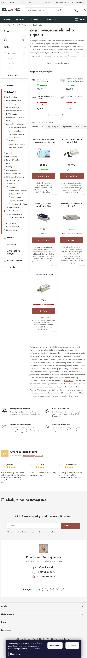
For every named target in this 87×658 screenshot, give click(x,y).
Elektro (10, 237)
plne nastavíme (15, 414)
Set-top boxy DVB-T (13, 107)
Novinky (10, 85)
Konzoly (9, 167)
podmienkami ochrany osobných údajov (42, 532)
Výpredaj (11, 267)
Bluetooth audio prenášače (14, 139)
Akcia (16, 58)
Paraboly (9, 153)
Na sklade (16, 53)
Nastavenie (15, 654)
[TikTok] (63, 589)
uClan (18, 639)
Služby (8, 121)
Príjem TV (11, 92)
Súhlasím (72, 645)
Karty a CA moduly (13, 160)
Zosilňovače (14, 211)
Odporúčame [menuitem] (37, 127)
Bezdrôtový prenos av (16, 134)
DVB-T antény (11, 223)
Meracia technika (12, 230)
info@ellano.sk (46, 567)
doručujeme (75, 428)
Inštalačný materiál (15, 214)
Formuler (67, 639)
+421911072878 (46, 576)
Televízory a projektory (14, 104)
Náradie (12, 184)
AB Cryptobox (26, 639)
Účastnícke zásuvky (15, 197)
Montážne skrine (15, 207)
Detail (71, 240)
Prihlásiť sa (70, 526)
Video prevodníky (15, 131)
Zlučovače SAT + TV (16, 194)
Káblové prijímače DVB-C (15, 110)
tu (42, 648)
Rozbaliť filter (13, 75)
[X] (46, 589)
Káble (8, 163)
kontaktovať (68, 380)
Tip (16, 67)
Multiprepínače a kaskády (15, 177)
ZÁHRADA (11, 244)
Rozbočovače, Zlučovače (18, 190)
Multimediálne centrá (13, 100)
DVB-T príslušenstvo (13, 227)
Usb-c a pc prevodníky (17, 144)
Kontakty (11, 2)
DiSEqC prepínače (12, 170)
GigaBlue (54, 639)
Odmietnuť (55, 645)
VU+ (48, 639)
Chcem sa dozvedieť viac (56, 63)
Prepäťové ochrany (16, 201)
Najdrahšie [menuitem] (67, 127)
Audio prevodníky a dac (17, 127)
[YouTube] (57, 589)
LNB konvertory (11, 156)
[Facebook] (41, 589)
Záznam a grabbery (16, 147)
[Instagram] (52, 589)
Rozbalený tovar (14, 260)
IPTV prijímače (11, 114)
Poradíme (20, 430)
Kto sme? (22, 2)
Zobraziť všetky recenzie (33, 455)
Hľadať (60, 10)
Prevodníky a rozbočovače (15, 124)
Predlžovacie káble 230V (18, 204)
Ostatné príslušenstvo (16, 218)
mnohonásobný (64, 414)
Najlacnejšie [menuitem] (52, 127)
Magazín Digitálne (39, 639)
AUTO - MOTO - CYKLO (14, 252)
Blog (3, 2)
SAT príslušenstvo (12, 180)
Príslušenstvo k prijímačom (15, 117)
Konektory (12, 187)
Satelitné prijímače (12, 97)
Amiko (61, 639)
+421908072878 (77, 10)
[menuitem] (7, 19)
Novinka (16, 63)
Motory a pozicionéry (14, 173)
